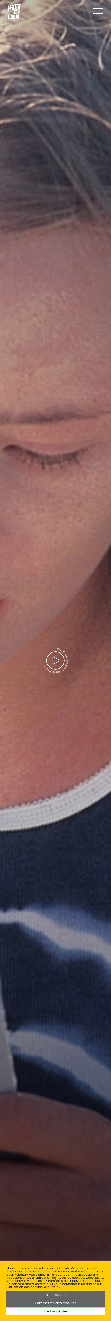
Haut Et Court (14, 11)
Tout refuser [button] (55, 1295)
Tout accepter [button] (55, 1311)
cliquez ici (51, 1286)
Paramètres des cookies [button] (55, 1303)
